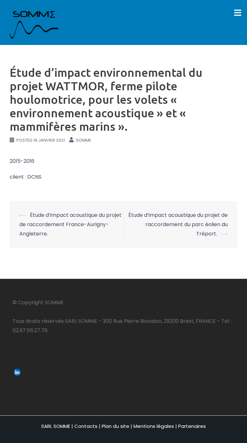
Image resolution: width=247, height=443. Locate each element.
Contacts (85, 426)
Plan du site (115, 426)
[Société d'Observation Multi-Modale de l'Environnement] (34, 22)
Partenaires (192, 426)
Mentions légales (153, 426)
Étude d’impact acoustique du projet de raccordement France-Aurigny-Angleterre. (70, 224)
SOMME (83, 140)
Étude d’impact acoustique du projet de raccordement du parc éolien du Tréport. (178, 224)
